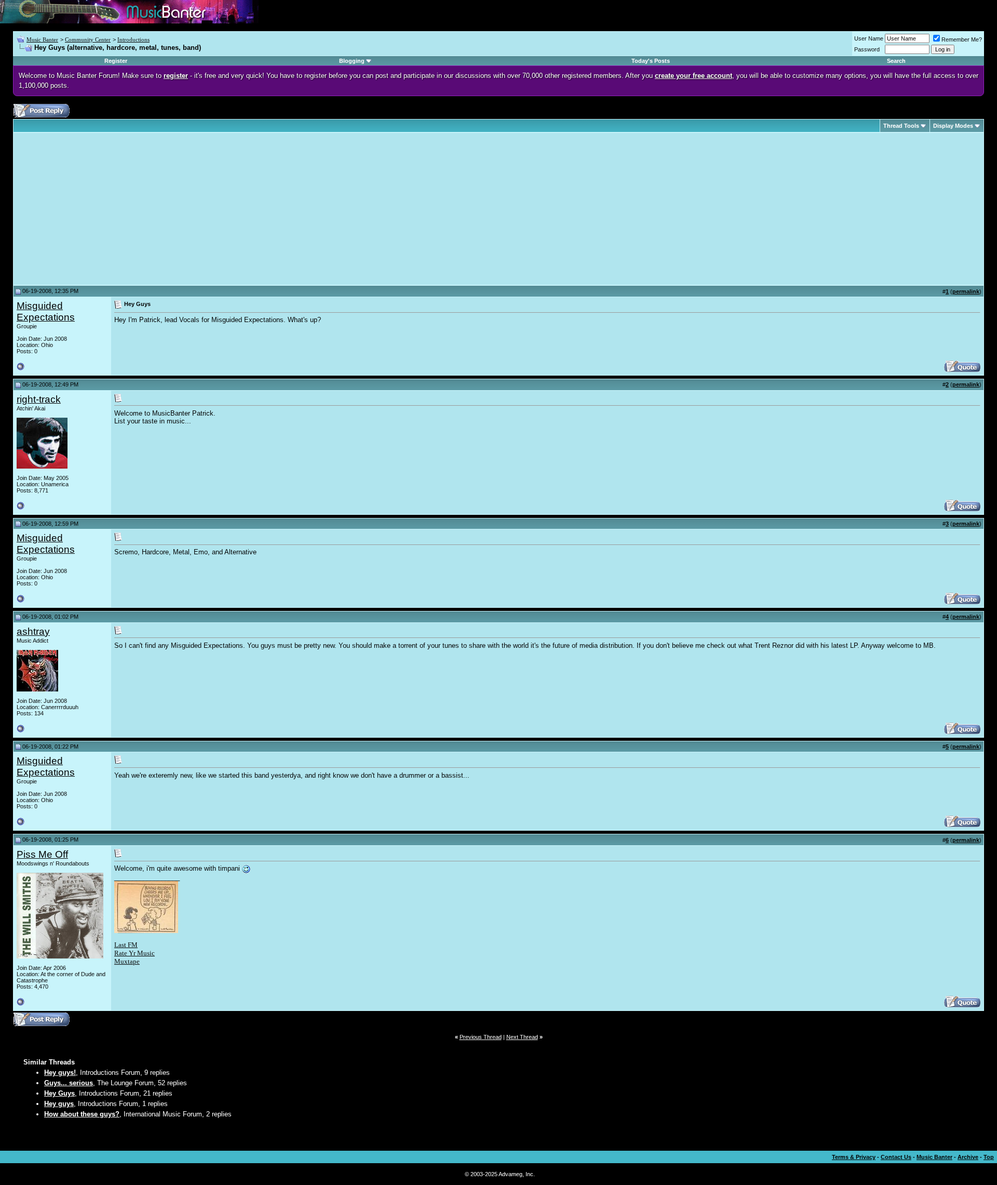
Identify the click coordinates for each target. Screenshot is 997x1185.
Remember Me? (961, 39)
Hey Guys (59, 1093)
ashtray (33, 631)
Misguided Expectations (46, 311)
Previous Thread (481, 1037)
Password (867, 49)
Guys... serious (68, 1083)
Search (896, 61)
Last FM (126, 945)
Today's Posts (650, 61)
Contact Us (896, 1157)
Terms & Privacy (853, 1157)
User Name (868, 38)
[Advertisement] (104, 209)
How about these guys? (81, 1114)
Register (115, 61)
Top (988, 1157)
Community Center (88, 39)
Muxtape (127, 961)
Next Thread (522, 1037)
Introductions (133, 39)
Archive (968, 1157)
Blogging (352, 61)
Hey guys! (60, 1072)
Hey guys (59, 1104)
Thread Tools (901, 126)
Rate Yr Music (134, 953)
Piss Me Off (42, 854)
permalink (965, 291)
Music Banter (42, 39)
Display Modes (953, 126)
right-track (39, 399)
